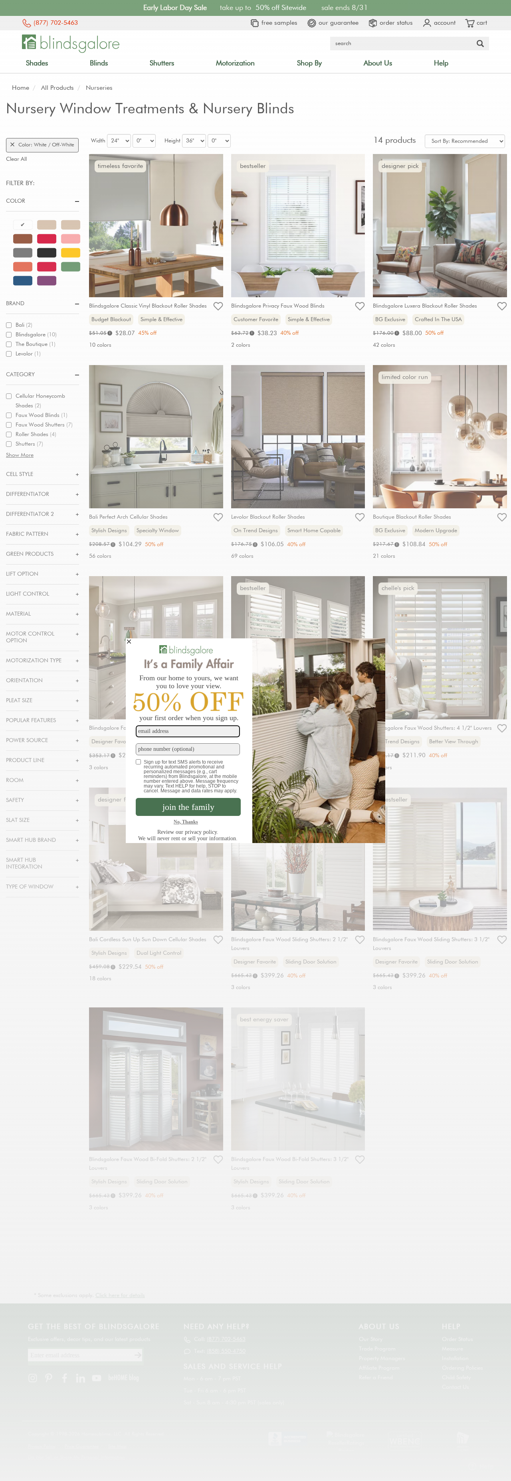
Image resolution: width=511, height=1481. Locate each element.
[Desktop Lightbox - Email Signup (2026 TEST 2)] (255, 740)
